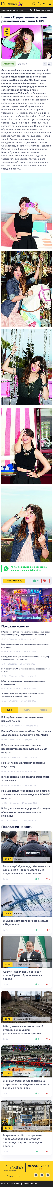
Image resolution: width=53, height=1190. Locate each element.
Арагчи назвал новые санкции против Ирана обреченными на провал (22, 975)
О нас (10, 1176)
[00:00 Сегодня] (26, 901)
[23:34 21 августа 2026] (26, 952)
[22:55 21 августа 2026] (26, 1061)
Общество (8, 63)
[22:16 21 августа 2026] (26, 1115)
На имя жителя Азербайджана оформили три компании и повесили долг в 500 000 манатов (25, 794)
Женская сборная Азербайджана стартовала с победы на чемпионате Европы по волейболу (26, 1084)
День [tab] (10, 709)
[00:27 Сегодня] (26, 846)
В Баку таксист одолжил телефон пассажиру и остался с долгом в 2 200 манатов (24, 749)
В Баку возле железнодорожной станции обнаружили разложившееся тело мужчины (25, 812)
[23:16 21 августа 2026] (26, 1006)
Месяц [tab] (43, 709)
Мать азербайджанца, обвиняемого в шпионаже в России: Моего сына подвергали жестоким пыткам (26, 870)
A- (45, 64)
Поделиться (12, 580)
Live (18, 1176)
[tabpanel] (26, 768)
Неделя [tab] (27, 709)
